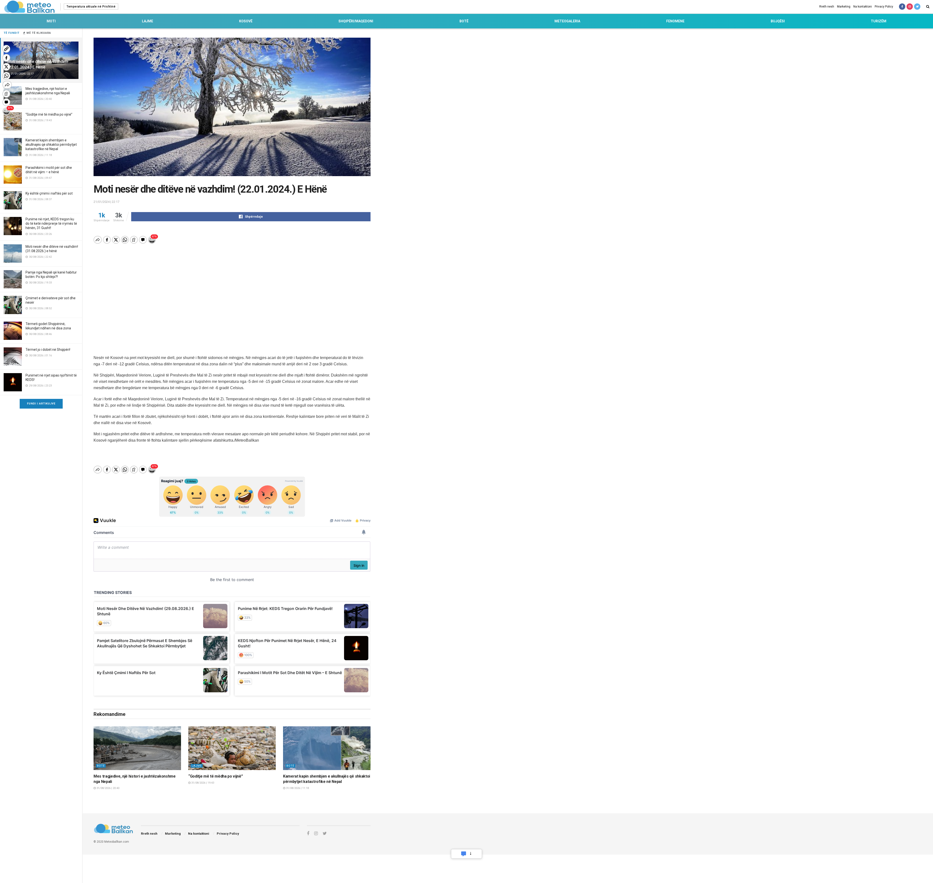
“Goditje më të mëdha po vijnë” (49, 114)
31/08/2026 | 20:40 (107, 788)
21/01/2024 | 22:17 (106, 202)
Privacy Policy (884, 6)
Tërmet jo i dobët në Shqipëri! (48, 349)
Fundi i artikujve (41, 403)
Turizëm (878, 21)
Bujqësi (778, 21)
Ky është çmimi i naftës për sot (49, 193)
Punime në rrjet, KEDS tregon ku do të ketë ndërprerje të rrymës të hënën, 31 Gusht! (51, 223)
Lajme (147, 21)
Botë (463, 21)
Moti (51, 21)
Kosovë (245, 21)
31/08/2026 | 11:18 (297, 788)
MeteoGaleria (567, 21)
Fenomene (675, 21)
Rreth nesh (826, 6)
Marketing (843, 6)
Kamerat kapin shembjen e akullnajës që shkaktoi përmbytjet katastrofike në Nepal (51, 144)
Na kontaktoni (862, 6)
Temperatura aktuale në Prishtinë (91, 6)
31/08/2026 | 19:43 (202, 782)
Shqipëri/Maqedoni (355, 21)
